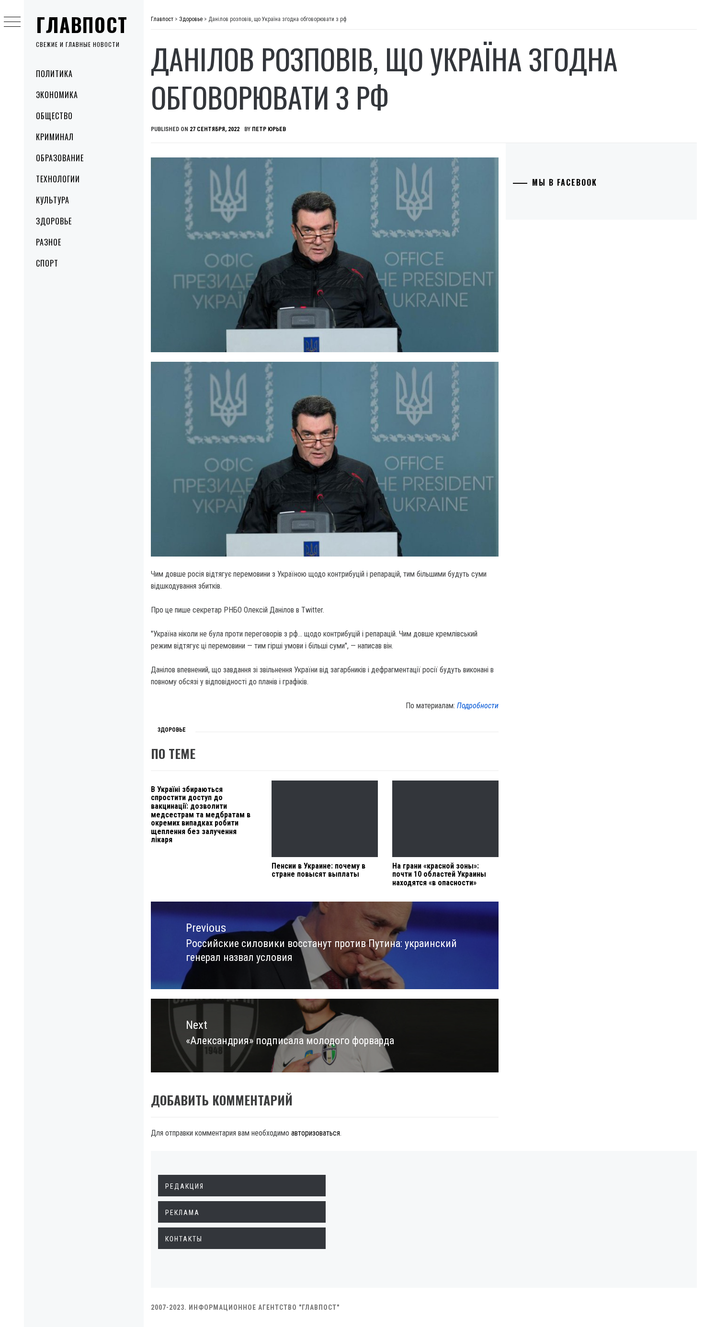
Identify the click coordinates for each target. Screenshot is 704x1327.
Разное (48, 242)
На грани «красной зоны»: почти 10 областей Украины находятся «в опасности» (439, 874)
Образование (60, 158)
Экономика (57, 94)
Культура (52, 200)
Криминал (55, 137)
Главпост (82, 24)
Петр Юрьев (269, 129)
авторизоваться (315, 1132)
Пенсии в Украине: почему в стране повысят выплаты (318, 870)
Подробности (478, 705)
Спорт (47, 263)
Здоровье (54, 221)
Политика (54, 73)
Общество (54, 116)
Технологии (58, 179)
